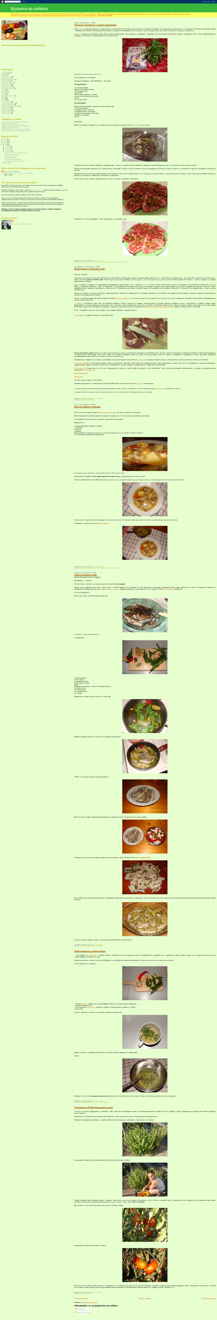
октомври (8, 149)
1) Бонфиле (78, 303)
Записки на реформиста (12, 171)
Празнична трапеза (7, 96)
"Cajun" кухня (5, 72)
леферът (116, 589)
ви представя (142, 360)
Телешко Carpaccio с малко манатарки (95, 25)
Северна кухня (6, 101)
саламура (92, 955)
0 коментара (99, 1101)
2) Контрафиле (79, 315)
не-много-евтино (89, 261)
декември (8, 146)
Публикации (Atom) (91, 1302)
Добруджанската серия (108, 412)
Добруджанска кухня (84, 568)
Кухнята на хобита (29, 8)
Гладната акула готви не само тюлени (13, 124)
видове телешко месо (123, 298)
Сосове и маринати (100, 261)
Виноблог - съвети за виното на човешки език (16, 126)
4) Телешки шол (80, 368)
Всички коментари (83, 1312)
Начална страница (144, 1298)
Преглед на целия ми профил (21, 224)
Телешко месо (124, 261)
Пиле (3, 93)
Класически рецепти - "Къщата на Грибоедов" (16, 129)
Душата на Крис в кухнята (9, 123)
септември (8, 151)
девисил (84, 1004)
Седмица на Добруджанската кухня (93, 1107)
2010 (5, 141)
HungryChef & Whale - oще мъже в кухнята (14, 122)
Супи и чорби (118, 568)
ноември (7, 147)
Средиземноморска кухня (113, 261)
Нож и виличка (90, 370)
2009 (5, 142)
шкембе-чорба (35, 190)
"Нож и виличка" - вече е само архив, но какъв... (16, 130)
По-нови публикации (81, 1298)
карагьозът (109, 589)
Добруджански (168, 589)
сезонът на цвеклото (8, 103)
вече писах (90, 1007)
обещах (81, 29)
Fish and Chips (6, 112)
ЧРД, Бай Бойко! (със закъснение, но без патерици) (18, 173)
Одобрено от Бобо (105, 568)
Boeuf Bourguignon (80, 373)
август (7, 162)
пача (41, 190)
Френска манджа (6, 110)
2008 (5, 144)
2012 (5, 139)
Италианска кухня (7, 82)
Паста (3, 90)
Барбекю (81, 261)
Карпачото (77, 34)
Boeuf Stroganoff (153, 307)
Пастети (4, 91)
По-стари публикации (208, 1298)
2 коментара (99, 260)
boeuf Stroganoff (159, 388)
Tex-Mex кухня (6, 113)
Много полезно (95, 568)
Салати (3, 100)
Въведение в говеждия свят (89, 269)
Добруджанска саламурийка (89, 951)
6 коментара (99, 398)
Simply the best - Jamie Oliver (10, 127)
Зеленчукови (5, 81)
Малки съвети (83, 399)
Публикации (81, 1309)
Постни (3, 94)
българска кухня (6, 76)
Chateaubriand (165, 307)
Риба (112, 568)
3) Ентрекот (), (82, 363)
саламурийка (103, 523)
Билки (81, 1102)
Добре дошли (5, 78)
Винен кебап (78, 377)
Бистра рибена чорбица (87, 406)
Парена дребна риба (85, 575)
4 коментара (99, 944)
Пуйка (3, 97)
